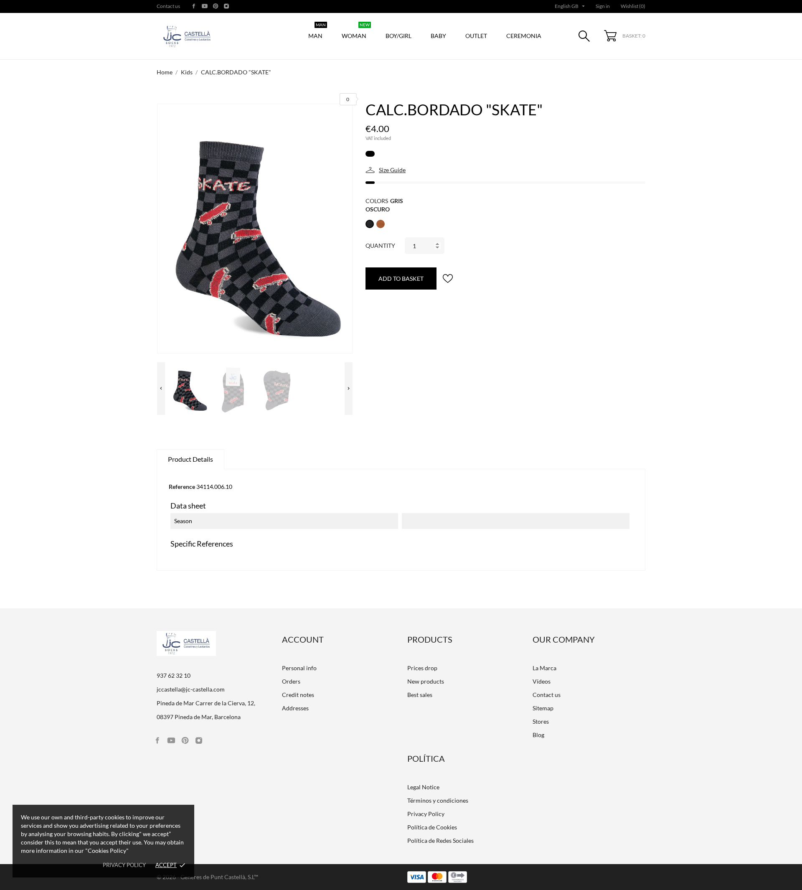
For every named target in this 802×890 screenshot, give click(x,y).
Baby (438, 35)
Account (303, 639)
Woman (356, 31)
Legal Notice (423, 787)
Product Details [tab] (190, 459)
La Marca (544, 667)
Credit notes (298, 694)
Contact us (168, 6)
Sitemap (543, 708)
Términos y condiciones (437, 800)
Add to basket (401, 278)
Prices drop (422, 667)
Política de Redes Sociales (440, 840)
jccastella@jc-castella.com (191, 689)
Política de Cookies (432, 827)
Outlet (476, 35)
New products (425, 681)
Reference (182, 486)
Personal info (299, 667)
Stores (541, 721)
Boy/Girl (398, 35)
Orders (291, 681)
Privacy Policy (425, 813)
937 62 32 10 (173, 675)
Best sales (419, 694)
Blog (538, 734)
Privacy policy (124, 865)
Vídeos (542, 681)
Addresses (295, 708)
